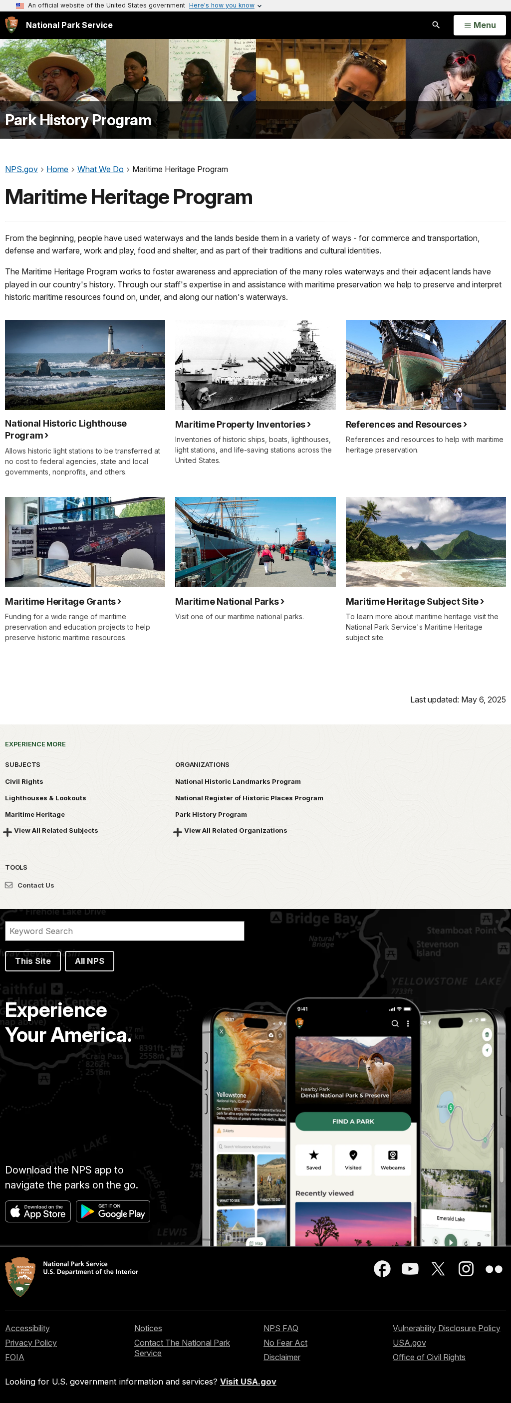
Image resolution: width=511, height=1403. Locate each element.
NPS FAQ (280, 1328)
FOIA (14, 1357)
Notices (148, 1328)
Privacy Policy (31, 1343)
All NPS (89, 961)
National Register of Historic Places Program (249, 798)
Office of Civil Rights (429, 1357)
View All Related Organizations (235, 830)
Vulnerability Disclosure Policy (447, 1328)
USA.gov (409, 1343)
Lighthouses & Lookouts (45, 798)
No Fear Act (285, 1343)
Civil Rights (24, 781)
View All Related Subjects (56, 830)
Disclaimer (281, 1357)
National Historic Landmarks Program (238, 781)
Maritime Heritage (35, 814)
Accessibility (27, 1328)
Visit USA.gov (248, 1382)
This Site (33, 961)
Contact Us (35, 885)
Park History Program (78, 120)
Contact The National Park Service (182, 1348)
